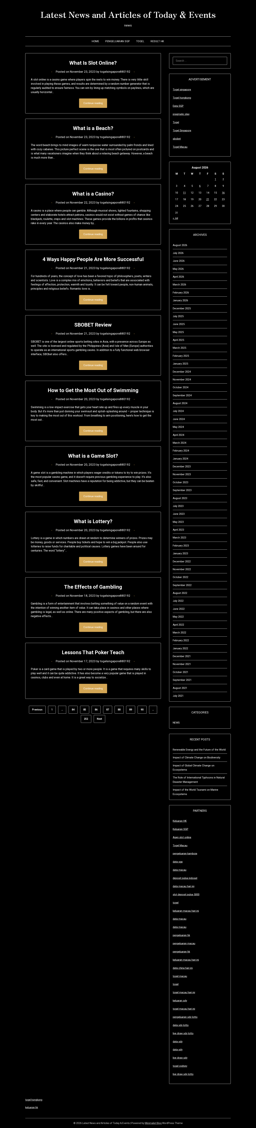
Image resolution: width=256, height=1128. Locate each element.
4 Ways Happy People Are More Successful (93, 259)
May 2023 (178, 521)
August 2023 (180, 498)
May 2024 (178, 427)
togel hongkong (33, 1099)
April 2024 (178, 435)
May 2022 (178, 616)
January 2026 (180, 300)
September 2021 (182, 680)
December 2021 (182, 656)
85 (84, 709)
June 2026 (179, 260)
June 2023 (179, 513)
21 (207, 199)
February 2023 (181, 545)
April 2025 (178, 340)
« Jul (175, 218)
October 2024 (180, 387)
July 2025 (178, 316)
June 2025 (179, 324)
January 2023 (180, 553)
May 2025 (178, 332)
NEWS (176, 722)
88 (119, 709)
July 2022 (178, 600)
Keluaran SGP (180, 829)
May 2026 (178, 268)
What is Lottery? (93, 521)
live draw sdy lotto (183, 1074)
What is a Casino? (93, 194)
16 (223, 192)
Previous (37, 709)
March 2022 (179, 632)
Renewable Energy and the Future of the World (199, 749)
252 (86, 718)
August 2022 (180, 593)
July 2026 (178, 253)
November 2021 (182, 664)
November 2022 (182, 569)
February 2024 (181, 450)
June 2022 (179, 608)
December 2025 (182, 308)
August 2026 (180, 245)
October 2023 (180, 482)
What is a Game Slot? (93, 456)
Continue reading (93, 103)
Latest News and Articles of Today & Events (128, 14)
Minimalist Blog (153, 1123)
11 (184, 192)
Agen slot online (182, 837)
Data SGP (178, 106)
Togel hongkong (182, 97)
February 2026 (181, 292)
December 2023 (182, 466)
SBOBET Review (93, 325)
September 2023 (182, 490)
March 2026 (179, 284)
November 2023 (182, 474)
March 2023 (179, 537)
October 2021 (180, 672)
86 (96, 709)
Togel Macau (180, 146)
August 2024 (180, 403)
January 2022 (180, 648)
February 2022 (181, 640)
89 (130, 709)
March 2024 (179, 442)
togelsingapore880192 (115, 71)
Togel (140, 41)
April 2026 (178, 276)
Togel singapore (182, 89)
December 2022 (182, 561)
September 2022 (182, 585)
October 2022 (180, 577)
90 (142, 709)
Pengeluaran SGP (117, 41)
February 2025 (181, 355)
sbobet (177, 138)
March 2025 (179, 347)
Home (95, 41)
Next (99, 718)
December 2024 (182, 371)
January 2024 (180, 458)
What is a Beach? (93, 128)
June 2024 (179, 419)
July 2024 (178, 411)
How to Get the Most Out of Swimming (93, 390)
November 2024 (182, 379)
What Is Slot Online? (93, 63)
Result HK (157, 41)
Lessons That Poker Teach (93, 652)
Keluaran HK (180, 821)
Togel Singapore (182, 130)
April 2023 (178, 529)
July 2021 (178, 695)
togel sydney (180, 1066)
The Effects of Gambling (93, 587)
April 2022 (178, 624)
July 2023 (178, 506)
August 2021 (180, 688)
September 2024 (182, 395)
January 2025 (180, 363)
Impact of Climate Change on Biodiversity (196, 757)
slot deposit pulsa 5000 (186, 894)
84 (73, 709)
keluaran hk (31, 1107)
